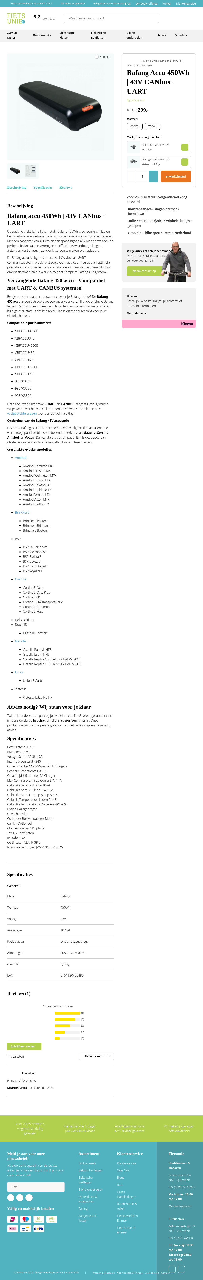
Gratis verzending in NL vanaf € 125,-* (32, 3)
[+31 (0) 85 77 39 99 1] (181, 1269)
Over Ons (123, 1170)
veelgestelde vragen (22, 413)
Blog (128, 3)
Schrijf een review (23, 1046)
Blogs (120, 1177)
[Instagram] (29, 1197)
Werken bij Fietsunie (104, 1272)
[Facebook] (10, 1197)
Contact (165, 1272)
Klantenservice (186, 3)
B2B (119, 1185)
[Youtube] (19, 1197)
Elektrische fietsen (90, 1170)
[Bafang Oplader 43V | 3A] (133, 163)
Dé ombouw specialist (73, 3)
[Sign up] (59, 1187)
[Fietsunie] (16, 18)
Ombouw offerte (146, 3)
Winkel (166, 3)
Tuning (83, 1208)
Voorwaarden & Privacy (129, 1272)
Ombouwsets (87, 1163)
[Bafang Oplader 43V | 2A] (133, 148)
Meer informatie (136, 313)
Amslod (20, 457)
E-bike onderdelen (91, 1189)
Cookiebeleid (152, 1272)
